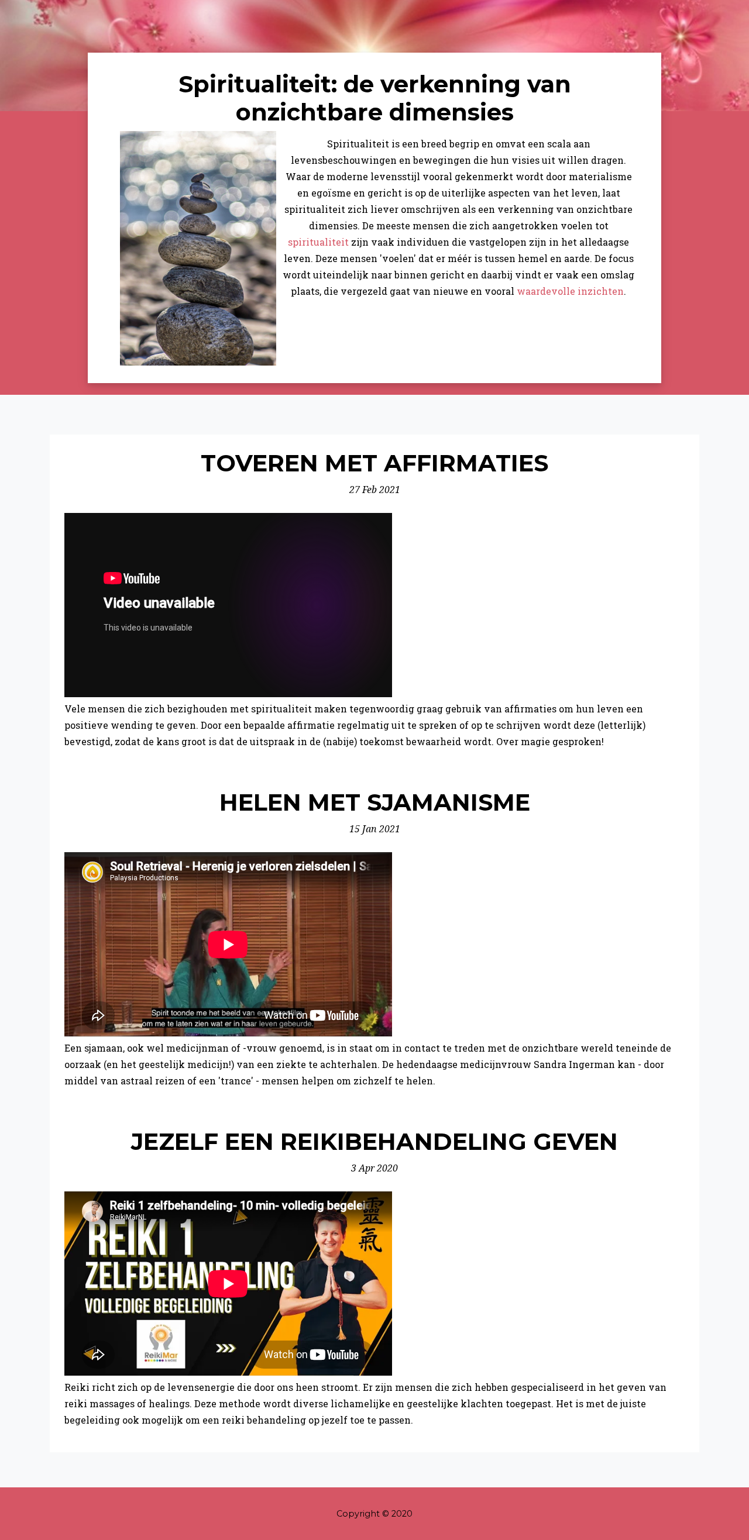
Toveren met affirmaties (374, 463)
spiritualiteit (318, 242)
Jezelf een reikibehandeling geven (374, 1141)
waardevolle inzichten (570, 291)
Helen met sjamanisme (374, 802)
